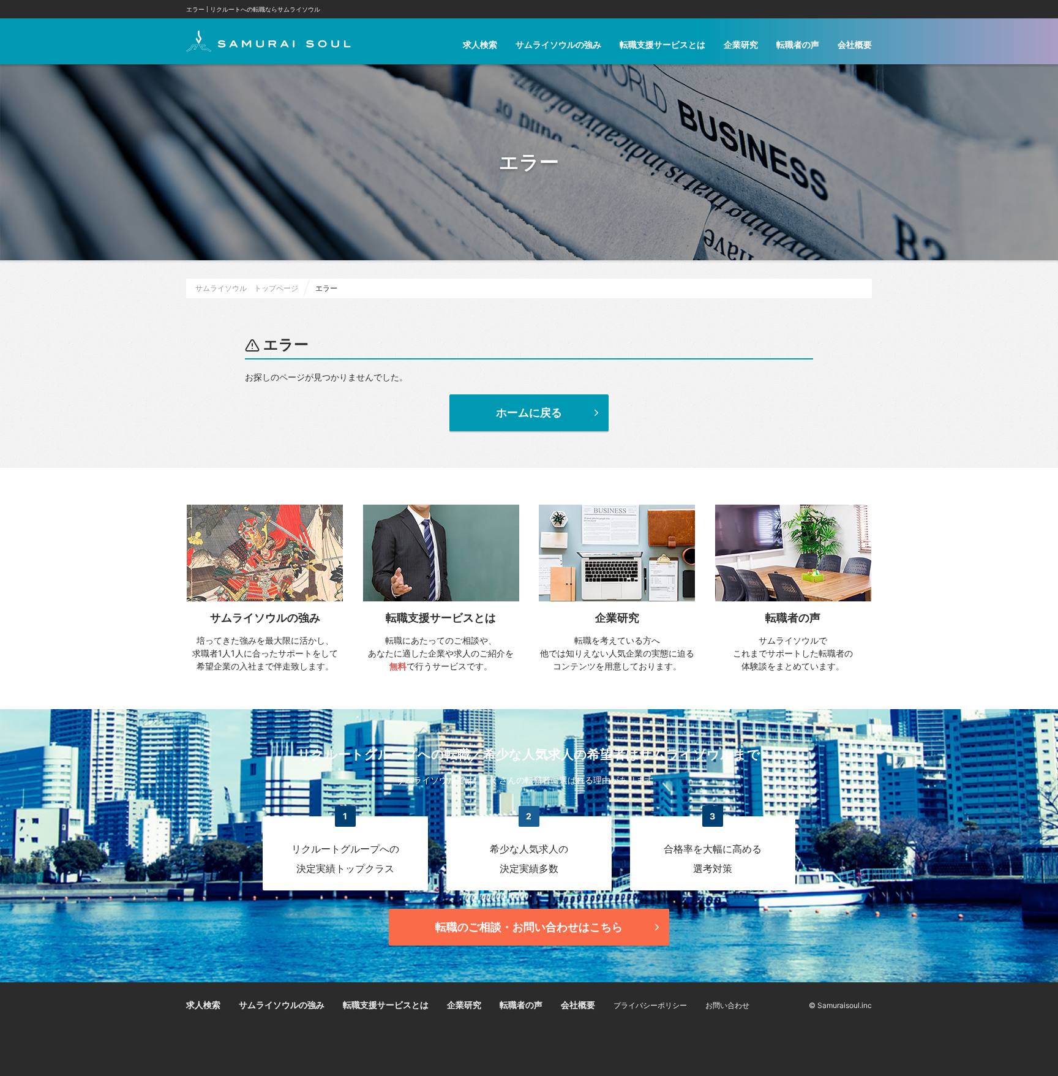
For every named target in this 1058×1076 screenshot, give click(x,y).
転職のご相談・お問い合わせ (529, 926)
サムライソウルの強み (558, 44)
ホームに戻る (529, 412)
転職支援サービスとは (662, 44)
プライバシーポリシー (650, 1005)
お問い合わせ (727, 1005)
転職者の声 (797, 44)
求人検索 (480, 44)
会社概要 (855, 44)
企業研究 (741, 44)
